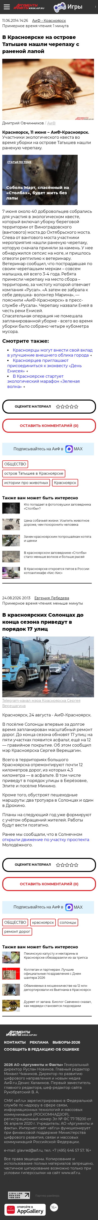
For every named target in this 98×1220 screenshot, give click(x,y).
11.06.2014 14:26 (15, 20)
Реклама (39, 1042)
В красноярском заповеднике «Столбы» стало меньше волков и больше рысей (55, 555)
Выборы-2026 (66, 1042)
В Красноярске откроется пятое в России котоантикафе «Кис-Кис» (56, 571)
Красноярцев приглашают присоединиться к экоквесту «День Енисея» (44, 365)
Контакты (15, 1042)
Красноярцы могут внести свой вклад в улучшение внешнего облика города (49, 353)
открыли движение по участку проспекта (45, 839)
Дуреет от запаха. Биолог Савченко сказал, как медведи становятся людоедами (58, 1004)
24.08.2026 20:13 (16, 598)
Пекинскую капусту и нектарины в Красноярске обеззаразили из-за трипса (56, 955)
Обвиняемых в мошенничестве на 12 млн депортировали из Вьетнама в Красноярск (57, 988)
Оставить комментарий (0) (49, 425)
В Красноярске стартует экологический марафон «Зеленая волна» (43, 381)
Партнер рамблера (47, 1195)
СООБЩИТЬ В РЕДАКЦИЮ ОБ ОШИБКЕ (41, 1049)
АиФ (51, 123)
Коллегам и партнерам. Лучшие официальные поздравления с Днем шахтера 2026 (52, 974)
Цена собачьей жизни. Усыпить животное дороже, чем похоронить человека (56, 522)
